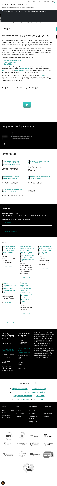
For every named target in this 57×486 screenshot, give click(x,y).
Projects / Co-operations (13, 195)
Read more (8, 266)
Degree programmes (19, 389)
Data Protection (47, 413)
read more (8, 222)
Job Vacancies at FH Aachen (8, 411)
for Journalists (20, 413)
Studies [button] (13, 4)
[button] (3, 483)
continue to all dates (11, 231)
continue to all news (11, 323)
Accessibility (46, 416)
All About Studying (10, 183)
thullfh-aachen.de (7, 349)
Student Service (33, 411)
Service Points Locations (33, 417)
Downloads (40, 396)
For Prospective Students (36, 392)
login (40, 1)
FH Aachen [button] (5, 4)
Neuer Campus (38, 399)
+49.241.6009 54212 (24, 352)
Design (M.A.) (8, 64)
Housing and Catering (33, 422)
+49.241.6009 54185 (8, 351)
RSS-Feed (18, 416)
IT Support (32, 413)
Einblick (4, 70)
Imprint (45, 411)
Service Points (35, 183)
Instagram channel (24, 68)
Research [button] (20, 4)
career (29, 1)
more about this (8, 32)
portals (34, 1)
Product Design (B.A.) (10, 62)
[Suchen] (26, 5)
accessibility (46, 1)
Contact (26, 399)
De (52, 1)
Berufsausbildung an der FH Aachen (7, 416)
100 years (43, 75)
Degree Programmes (11, 169)
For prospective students (22, 70)
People (31, 191)
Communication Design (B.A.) (12, 60)
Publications (19, 411)
